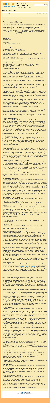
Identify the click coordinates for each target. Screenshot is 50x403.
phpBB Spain (26, 394)
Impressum (26, 392)
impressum (11, 45)
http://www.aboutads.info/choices (27, 266)
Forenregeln (21, 392)
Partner (29, 392)
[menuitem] (10, 14)
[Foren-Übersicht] (9, 5)
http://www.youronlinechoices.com (10, 268)
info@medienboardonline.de (13, 43)
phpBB (22, 393)
